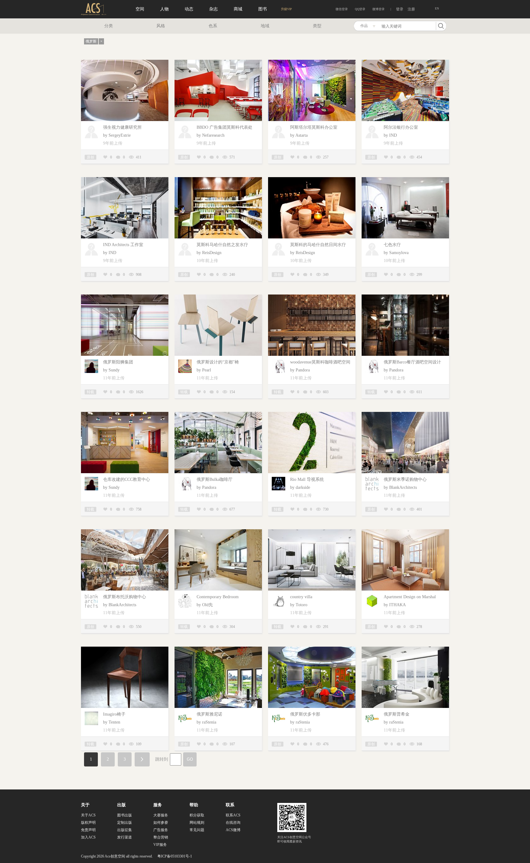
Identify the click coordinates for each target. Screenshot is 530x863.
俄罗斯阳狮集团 (118, 362)
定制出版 (124, 822)
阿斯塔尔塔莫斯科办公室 (313, 127)
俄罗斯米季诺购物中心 (405, 479)
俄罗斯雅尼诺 (209, 714)
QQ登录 (360, 9)
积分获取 (197, 815)
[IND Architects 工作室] (124, 179)
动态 (189, 9)
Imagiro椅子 (114, 714)
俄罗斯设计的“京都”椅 (218, 362)
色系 (213, 26)
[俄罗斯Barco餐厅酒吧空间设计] (405, 297)
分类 (108, 26)
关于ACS (88, 815)
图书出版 (124, 815)
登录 (399, 9)
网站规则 (197, 822)
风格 (160, 26)
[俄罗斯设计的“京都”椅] (218, 297)
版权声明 (88, 822)
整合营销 (160, 837)
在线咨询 (233, 822)
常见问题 (197, 830)
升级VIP (286, 9)
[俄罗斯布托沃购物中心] (124, 531)
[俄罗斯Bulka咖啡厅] (218, 414)
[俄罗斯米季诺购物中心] (405, 414)
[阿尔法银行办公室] (405, 62)
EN (437, 8)
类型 (317, 26)
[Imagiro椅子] (124, 649)
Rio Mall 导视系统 (307, 479)
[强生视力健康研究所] (124, 62)
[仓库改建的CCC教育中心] (124, 414)
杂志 (213, 9)
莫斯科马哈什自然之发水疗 (222, 244)
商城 (238, 9)
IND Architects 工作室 (123, 244)
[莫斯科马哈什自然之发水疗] (218, 179)
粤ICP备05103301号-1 (174, 856)
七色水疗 (392, 244)
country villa (301, 597)
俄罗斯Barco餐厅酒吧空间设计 (412, 362)
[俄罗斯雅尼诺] (218, 649)
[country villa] (311, 531)
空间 (140, 9)
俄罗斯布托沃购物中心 (124, 597)
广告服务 (160, 830)
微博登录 (378, 9)
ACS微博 (233, 830)
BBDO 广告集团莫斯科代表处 (224, 127)
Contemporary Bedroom (218, 597)
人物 (164, 9)
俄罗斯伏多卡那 (305, 714)
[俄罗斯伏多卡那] (311, 649)
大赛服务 (160, 815)
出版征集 (124, 830)
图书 (262, 9)
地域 (265, 26)
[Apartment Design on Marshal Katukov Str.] (405, 531)
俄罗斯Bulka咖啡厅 (214, 479)
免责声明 (88, 830)
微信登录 (342, 9)
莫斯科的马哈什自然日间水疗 (318, 244)
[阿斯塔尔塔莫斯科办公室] (311, 62)
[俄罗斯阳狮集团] (124, 297)
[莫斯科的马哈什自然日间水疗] (311, 179)
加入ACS (88, 837)
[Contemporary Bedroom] (218, 531)
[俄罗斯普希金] (405, 649)
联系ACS (233, 815)
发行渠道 (124, 837)
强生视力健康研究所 (122, 127)
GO (190, 759)
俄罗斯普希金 (396, 714)
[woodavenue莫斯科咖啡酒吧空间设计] (311, 297)
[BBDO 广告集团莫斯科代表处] (218, 62)
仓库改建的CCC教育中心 (126, 479)
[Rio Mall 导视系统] (311, 414)
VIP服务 (160, 844)
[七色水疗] (405, 179)
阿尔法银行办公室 (401, 127)
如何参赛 (160, 822)
